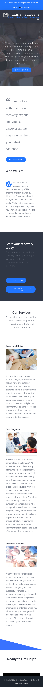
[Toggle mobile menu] (38, 19)
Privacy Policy (23, 683)
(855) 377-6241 (14, 3)
